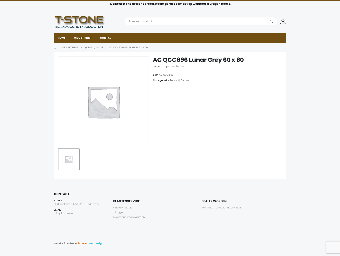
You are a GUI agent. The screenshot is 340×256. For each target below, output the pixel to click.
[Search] (271, 21)
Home (62, 37)
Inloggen (118, 212)
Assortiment (83, 37)
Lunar (173, 80)
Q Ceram (183, 80)
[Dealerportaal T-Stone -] (88, 21)
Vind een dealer (123, 207)
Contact (106, 37)
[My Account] (283, 21)
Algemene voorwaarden (129, 217)
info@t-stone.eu (64, 213)
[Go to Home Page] (55, 47)
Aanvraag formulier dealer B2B (221, 207)
